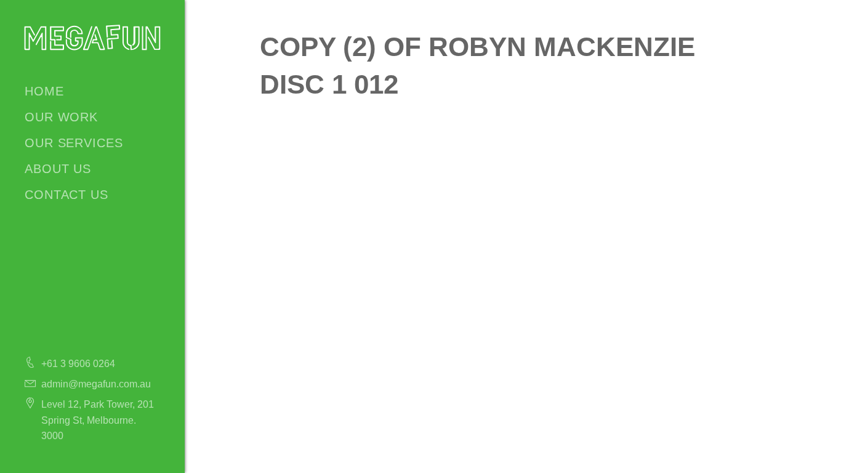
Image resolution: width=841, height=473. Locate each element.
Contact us (66, 194)
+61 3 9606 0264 (78, 363)
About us (58, 169)
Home (44, 91)
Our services (74, 143)
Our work (61, 117)
